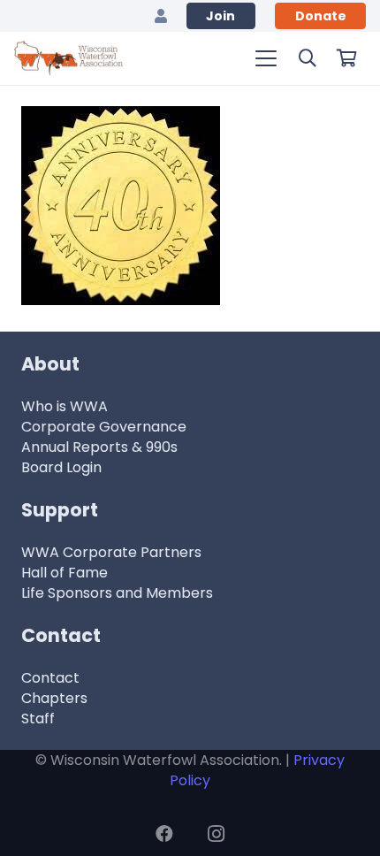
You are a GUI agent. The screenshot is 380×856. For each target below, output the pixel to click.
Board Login (61, 467)
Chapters (54, 698)
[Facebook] (164, 834)
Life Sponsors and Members (117, 593)
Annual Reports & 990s (99, 447)
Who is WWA (64, 406)
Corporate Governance (103, 427)
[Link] (161, 15)
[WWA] (68, 58)
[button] (266, 58)
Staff (38, 718)
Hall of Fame (64, 572)
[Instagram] (216, 834)
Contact (50, 678)
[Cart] (346, 58)
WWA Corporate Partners (111, 552)
